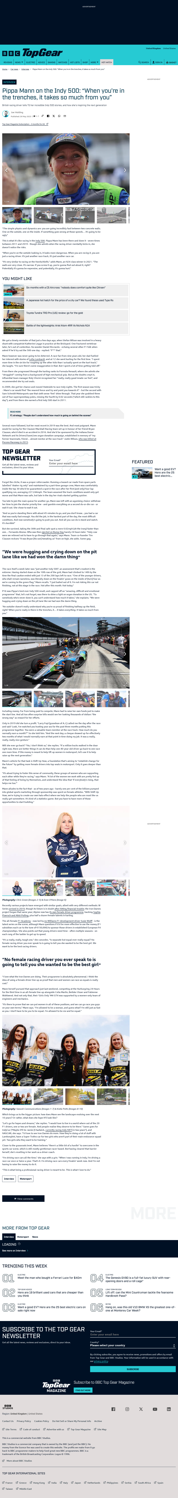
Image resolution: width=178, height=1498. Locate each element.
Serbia (128, 1482)
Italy (65, 1482)
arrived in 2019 (17, 908)
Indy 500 (40, 240)
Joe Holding (17, 112)
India (54, 1482)
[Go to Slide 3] (80, 215)
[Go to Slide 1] (17, 215)
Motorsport (26, 1178)
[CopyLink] (42, 116)
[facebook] (48, 116)
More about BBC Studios (17, 1460)
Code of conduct (31, 1429)
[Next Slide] (125, 170)
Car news (14, 69)
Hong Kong (39, 1482)
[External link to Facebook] (113, 1409)
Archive (98, 1421)
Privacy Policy (24, 1421)
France (9, 1482)
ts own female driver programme (66, 912)
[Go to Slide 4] (111, 215)
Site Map (102, 1429)
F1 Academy (24, 920)
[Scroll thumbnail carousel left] (118, 214)
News (35, 1236)
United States (169, 48)
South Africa (144, 1482)
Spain (160, 1482)
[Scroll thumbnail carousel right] (125, 214)
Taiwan (9, 1488)
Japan (78, 1482)
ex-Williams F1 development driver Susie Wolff (68, 920)
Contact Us (7, 1421)
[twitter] (53, 116)
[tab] (9, 1236)
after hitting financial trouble (69, 908)
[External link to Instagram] (127, 1409)
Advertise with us (55, 1429)
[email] (65, 116)
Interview (25, 69)
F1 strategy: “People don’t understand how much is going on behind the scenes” (50, 415)
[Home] (36, 52)
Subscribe (133, 1369)
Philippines (112, 1482)
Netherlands (93, 1482)
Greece (23, 1482)
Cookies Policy (41, 1421)
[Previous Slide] (6, 170)
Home (4, 69)
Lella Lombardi (37, 359)
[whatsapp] (59, 116)
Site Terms (11, 1429)
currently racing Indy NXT (58, 1129)
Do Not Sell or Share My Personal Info (71, 1421)
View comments (25, 1198)
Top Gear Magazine (81, 1429)
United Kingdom (153, 48)
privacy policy (101, 1361)
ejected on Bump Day (53, 531)
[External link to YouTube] (154, 1409)
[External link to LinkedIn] (168, 1409)
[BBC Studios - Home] (9, 1407)
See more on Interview (14, 1250)
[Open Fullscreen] (125, 201)
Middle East (25, 1488)
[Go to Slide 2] (48, 215)
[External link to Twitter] (141, 1409)
